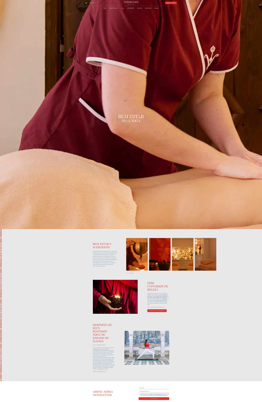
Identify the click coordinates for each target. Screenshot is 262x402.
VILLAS (122, 8)
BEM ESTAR (139, 8)
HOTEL (105, 8)
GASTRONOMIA (130, 8)
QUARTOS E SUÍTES (114, 8)
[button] (93, 3)
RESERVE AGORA (171, 2)
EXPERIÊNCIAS (148, 8)
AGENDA (156, 8)
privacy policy (164, 395)
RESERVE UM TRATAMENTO (157, 310)
